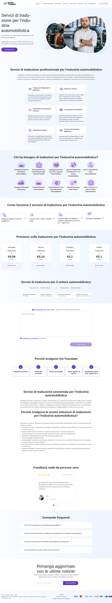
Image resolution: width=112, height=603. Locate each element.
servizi (65, 3)
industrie (72, 3)
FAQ (85, 3)
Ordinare (58, 3)
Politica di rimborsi (61, 596)
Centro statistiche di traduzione (61, 598)
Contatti (61, 594)
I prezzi (80, 3)
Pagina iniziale (48, 3)
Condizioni (91, 3)
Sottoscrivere (71, 583)
